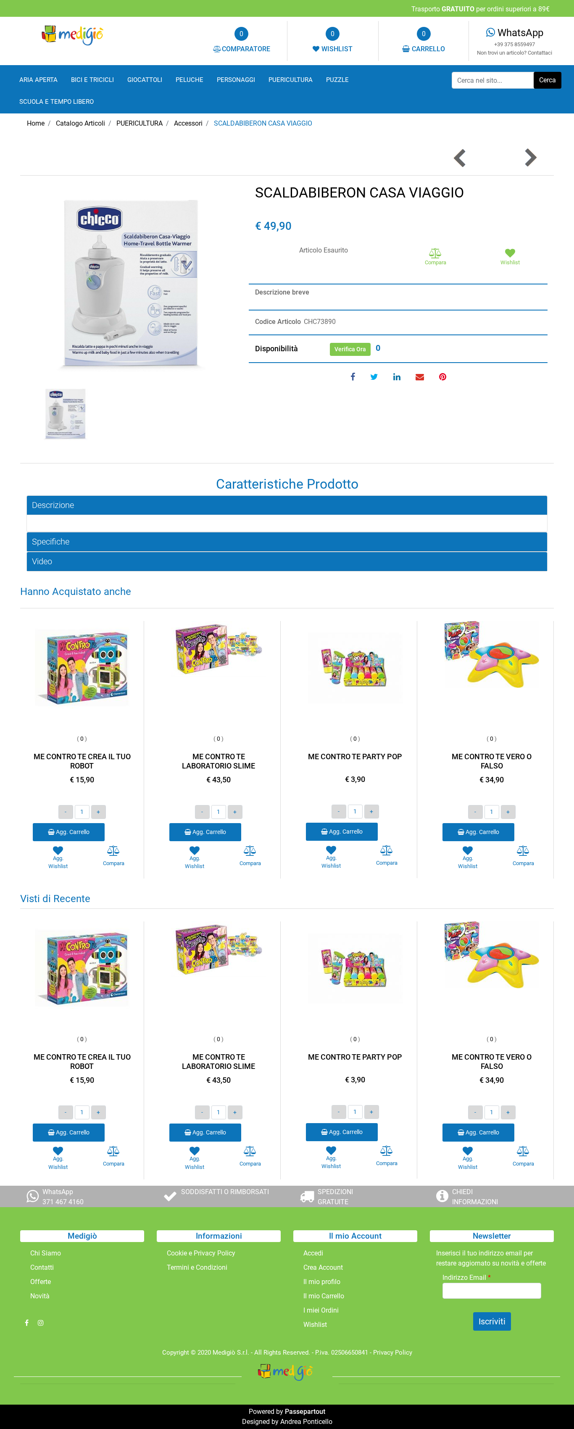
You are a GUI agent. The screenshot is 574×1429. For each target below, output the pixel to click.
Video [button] (42, 561)
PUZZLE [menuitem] (337, 80)
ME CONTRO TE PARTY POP (355, 756)
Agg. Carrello (72, 832)
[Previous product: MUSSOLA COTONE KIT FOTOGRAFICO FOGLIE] (460, 157)
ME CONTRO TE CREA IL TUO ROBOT (82, 761)
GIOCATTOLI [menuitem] (144, 80)
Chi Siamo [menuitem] (45, 1253)
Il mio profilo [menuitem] (321, 1282)
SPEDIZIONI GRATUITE (335, 1197)
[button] (547, 80)
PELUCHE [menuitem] (189, 80)
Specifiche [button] (50, 542)
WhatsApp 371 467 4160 (63, 1197)
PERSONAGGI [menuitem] (236, 80)
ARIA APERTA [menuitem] (38, 80)
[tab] (287, 505)
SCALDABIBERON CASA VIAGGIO (263, 123)
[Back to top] (550, 1405)
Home (36, 123)
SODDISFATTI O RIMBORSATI (225, 1192)
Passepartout (305, 1412)
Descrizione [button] (53, 505)
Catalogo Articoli (80, 123)
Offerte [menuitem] (40, 1282)
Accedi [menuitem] (313, 1253)
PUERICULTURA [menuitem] (291, 80)
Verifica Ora (350, 349)
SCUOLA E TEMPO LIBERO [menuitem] (56, 101)
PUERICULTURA (139, 123)
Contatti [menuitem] (42, 1267)
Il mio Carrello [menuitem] (323, 1296)
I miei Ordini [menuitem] (321, 1310)
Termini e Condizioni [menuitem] (197, 1267)
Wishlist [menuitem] (315, 1325)
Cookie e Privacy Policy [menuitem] (201, 1253)
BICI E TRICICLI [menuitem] (92, 80)
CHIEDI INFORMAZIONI (475, 1197)
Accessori (188, 123)
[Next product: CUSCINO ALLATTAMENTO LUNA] (530, 157)
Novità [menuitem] (40, 1296)
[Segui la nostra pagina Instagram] (40, 1323)
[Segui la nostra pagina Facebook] (27, 1323)
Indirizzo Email (466, 1278)
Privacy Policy (392, 1352)
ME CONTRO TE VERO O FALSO (492, 761)
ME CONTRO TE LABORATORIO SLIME (218, 761)
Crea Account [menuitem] (323, 1267)
